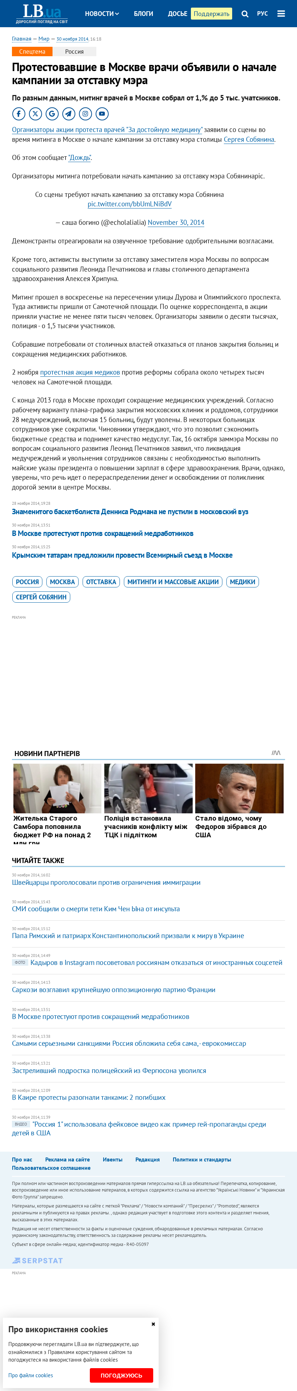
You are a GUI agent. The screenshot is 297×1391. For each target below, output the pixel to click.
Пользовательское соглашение (51, 1167)
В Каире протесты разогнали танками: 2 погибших (89, 1097)
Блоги (143, 13)
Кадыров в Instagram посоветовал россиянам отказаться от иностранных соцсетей (149, 962)
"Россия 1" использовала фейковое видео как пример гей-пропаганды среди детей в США (139, 1128)
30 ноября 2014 (72, 39)
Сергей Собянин (41, 597)
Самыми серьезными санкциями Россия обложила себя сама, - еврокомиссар (129, 1043)
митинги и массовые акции (173, 582)
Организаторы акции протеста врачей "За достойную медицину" (107, 129)
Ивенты (112, 1159)
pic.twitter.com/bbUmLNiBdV (130, 203)
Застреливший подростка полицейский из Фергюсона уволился (109, 1070)
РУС (262, 13)
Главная (22, 38)
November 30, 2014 (176, 222)
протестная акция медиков (80, 372)
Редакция (147, 1159)
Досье (177, 13)
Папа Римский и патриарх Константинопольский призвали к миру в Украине (128, 935)
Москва (62, 582)
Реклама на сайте (67, 1159)
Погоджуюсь (121, 1376)
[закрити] (153, 1324)
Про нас (22, 1159)
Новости (99, 13)
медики (242, 582)
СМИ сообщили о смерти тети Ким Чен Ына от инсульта (96, 908)
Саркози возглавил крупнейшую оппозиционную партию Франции (114, 989)
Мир (44, 38)
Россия (27, 582)
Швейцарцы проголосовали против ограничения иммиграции (106, 882)
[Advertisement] (148, 672)
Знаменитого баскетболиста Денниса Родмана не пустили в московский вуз (130, 511)
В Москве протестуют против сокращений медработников (102, 533)
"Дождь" (79, 157)
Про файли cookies (30, 1375)
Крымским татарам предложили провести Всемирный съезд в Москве (122, 555)
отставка (101, 582)
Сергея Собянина (249, 139)
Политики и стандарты (202, 1159)
